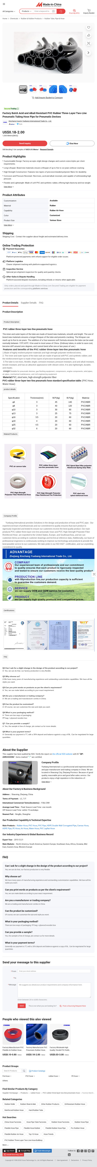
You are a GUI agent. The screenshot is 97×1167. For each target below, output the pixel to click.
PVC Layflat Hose (47, 828)
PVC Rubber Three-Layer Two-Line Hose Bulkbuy (23, 1140)
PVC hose (29, 1076)
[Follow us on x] (82, 1150)
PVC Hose (33, 825)
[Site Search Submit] (61, 11)
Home (5, 18)
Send (22, 1006)
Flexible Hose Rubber (32, 1128)
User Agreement (62, 1160)
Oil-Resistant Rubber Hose (75, 1104)
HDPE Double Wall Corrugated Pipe (61, 825)
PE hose (74, 1076)
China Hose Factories (13, 1122)
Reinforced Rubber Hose (14, 1110)
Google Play (24, 1150)
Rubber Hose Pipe (82, 1122)
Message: (12, 984)
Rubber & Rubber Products (31, 18)
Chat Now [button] (73, 143)
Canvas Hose (83, 825)
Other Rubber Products (50, 1104)
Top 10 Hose (33, 1134)
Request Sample (46, 149)
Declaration (75, 1160)
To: (15, 978)
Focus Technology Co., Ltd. (31, 1160)
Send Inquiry (25, 143)
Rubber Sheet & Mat (28, 1104)
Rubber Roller (10, 1104)
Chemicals (14, 18)
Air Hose (24, 828)
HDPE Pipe (7, 828)
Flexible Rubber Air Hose (14, 1134)
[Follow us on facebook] (78, 1150)
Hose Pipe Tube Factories (36, 1122)
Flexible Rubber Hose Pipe (55, 1128)
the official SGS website (62, 754)
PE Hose (16, 828)
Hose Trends (48, 1134)
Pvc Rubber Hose (77, 1128)
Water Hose (34, 828)
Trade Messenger (42, 1150)
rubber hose (53, 1076)
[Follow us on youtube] (89, 1150)
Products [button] (25, 11)
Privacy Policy (87, 1160)
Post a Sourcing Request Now (73, 1006)
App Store (9, 1150)
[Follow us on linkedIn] (69, 1154)
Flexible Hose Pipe (12, 1128)
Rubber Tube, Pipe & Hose (54, 18)
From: (14, 971)
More (5, 1145)
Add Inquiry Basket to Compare (49, 97)
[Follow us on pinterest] (93, 1150)
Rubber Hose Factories (60, 1122)
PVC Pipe (42, 825)
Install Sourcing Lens (14, 1154)
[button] (4, 4)
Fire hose (6, 1076)
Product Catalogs (38, 1071)
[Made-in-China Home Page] (48, 4)
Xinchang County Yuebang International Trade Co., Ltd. (30, 121)
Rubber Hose (22, 825)
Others (5, 1080)
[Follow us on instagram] (85, 1150)
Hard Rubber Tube (36, 1110)
